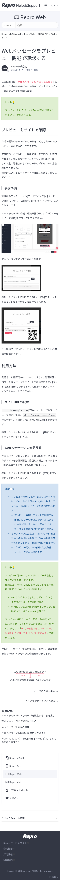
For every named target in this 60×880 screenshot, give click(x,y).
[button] (53, 5)
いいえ (37, 675)
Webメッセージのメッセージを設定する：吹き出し (28, 715)
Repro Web (29, 33)
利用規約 (8, 860)
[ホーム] (21, 5)
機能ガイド (43, 33)
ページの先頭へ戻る (44, 691)
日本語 (53, 877)
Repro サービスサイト (15, 842)
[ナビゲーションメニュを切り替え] (45, 5)
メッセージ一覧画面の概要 (15, 727)
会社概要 (8, 848)
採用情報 (8, 854)
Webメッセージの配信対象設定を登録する (24, 732)
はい (23, 675)
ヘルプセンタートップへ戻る (40, 700)
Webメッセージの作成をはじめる (35, 81)
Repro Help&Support (11, 33)
